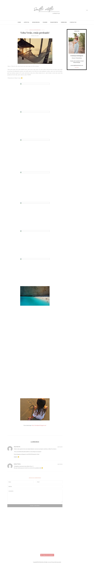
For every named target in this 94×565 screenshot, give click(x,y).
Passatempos (54, 22)
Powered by (56, 562)
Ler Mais (77, 67)
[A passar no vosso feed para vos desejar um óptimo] (14, 529)
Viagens (45, 22)
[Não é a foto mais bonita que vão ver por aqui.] (40, 533)
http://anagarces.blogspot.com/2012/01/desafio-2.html (26, 454)
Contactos (73, 22)
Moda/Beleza (36, 22)
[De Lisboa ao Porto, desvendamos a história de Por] (27, 529)
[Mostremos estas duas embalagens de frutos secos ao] (66, 537)
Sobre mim (64, 22)
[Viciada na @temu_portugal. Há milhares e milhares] (80, 538)
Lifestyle (26, 22)
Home (19, 22)
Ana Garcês (17, 446)
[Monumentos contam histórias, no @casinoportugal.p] (53, 529)
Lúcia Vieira (17, 463)
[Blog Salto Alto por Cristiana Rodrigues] (46, 10)
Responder (60, 446)
